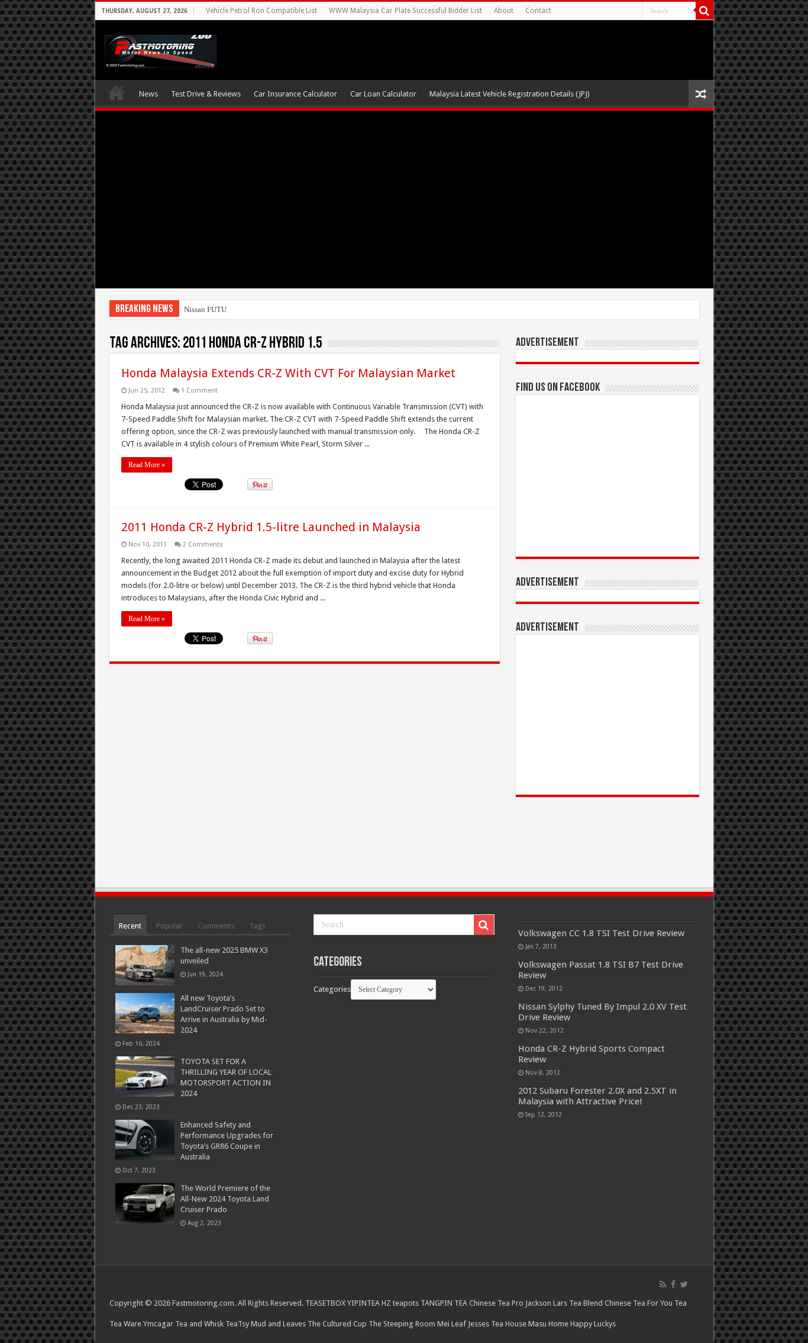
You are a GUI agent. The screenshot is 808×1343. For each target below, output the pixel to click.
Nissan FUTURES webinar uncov (237, 309)
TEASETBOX (325, 1303)
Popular (169, 925)
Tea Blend (586, 1303)
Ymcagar (158, 1323)
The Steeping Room (402, 1323)
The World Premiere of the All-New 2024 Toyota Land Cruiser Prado (225, 1199)
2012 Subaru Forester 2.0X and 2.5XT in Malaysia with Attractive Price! (597, 1096)
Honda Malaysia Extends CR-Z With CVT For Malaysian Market (288, 373)
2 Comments (203, 544)
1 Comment (199, 390)
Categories (332, 989)
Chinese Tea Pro (496, 1303)
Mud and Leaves (278, 1323)
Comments (216, 925)
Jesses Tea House (497, 1323)
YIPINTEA (363, 1303)
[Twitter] (684, 1284)
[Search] (704, 11)
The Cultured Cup (337, 1323)
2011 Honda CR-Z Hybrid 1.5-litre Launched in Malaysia (271, 527)
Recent (130, 925)
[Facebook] (673, 1284)
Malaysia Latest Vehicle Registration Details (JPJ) (509, 93)
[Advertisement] (404, 199)
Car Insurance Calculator (295, 93)
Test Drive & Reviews (206, 93)
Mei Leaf (451, 1323)
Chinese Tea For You (639, 1303)
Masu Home (548, 1323)
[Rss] (662, 1284)
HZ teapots (400, 1303)
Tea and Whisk (199, 1323)
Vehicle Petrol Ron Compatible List (261, 11)
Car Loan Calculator (383, 93)
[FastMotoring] (160, 49)
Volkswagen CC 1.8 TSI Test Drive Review (601, 933)
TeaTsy (237, 1323)
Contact (538, 11)
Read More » (146, 465)
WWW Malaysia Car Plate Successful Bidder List (405, 11)
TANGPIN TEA (444, 1303)
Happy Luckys (593, 1323)
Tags (257, 925)
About (503, 11)
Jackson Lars (546, 1303)
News (148, 93)
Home (116, 92)
